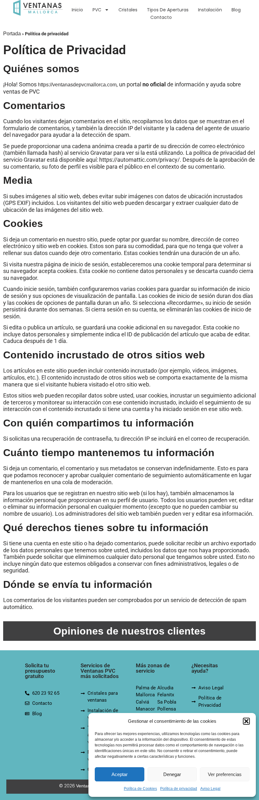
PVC (97, 10)
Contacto (161, 17)
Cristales (127, 10)
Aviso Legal (210, 788)
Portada (12, 33)
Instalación (210, 10)
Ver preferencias (225, 774)
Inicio (77, 10)
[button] (246, 721)
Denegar (172, 774)
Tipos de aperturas (168, 10)
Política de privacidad (178, 788)
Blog (236, 10)
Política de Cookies (140, 788)
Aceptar (119, 774)
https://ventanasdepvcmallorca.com (77, 84)
